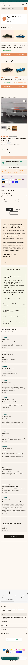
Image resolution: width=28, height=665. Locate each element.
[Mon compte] (23, 4)
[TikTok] (17, 660)
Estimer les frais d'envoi (9, 195)
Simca (2, 134)
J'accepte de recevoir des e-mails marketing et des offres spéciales (14, 618)
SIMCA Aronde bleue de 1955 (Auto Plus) (19, 46)
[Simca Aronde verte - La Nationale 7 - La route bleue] (7, 36)
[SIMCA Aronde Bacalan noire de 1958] (7, 69)
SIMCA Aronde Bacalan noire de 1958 (6, 80)
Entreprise (3, 629)
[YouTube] (15, 660)
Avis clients (14, 212)
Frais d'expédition (8, 144)
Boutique (2, 97)
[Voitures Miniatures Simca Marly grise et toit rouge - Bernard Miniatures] (24, 101)
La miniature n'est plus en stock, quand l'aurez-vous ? (12, 322)
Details (9, 209)
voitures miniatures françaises (16, 245)
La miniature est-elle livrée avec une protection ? (12, 304)
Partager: (3, 190)
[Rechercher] (25, 8)
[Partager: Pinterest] (11, 190)
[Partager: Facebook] (6, 190)
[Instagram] (13, 660)
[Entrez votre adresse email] (25, 614)
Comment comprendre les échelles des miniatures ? (12, 277)
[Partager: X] (9, 190)
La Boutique (4, 621)
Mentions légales (5, 633)
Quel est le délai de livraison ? (10, 316)
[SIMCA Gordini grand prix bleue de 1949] (20, 69)
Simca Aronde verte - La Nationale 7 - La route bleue (6, 47)
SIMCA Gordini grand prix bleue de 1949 (20, 80)
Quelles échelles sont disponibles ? (11, 298)
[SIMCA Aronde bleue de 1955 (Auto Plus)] (20, 36)
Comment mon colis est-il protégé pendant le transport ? (11, 311)
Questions (18, 209)
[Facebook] (11, 660)
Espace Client (4, 625)
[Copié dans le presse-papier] (13, 190)
